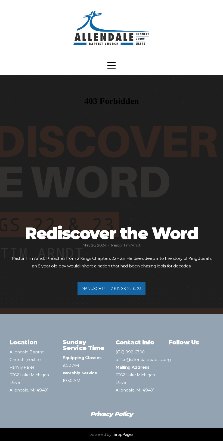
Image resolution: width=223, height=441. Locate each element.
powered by (111, 434)
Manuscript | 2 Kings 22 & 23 (111, 288)
